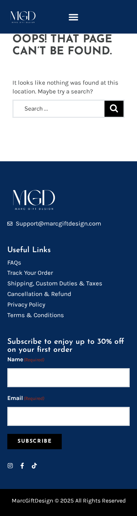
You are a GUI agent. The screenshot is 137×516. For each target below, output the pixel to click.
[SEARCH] (113, 109)
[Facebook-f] (22, 466)
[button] (73, 16)
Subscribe (35, 441)
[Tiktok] (34, 466)
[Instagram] (10, 466)
